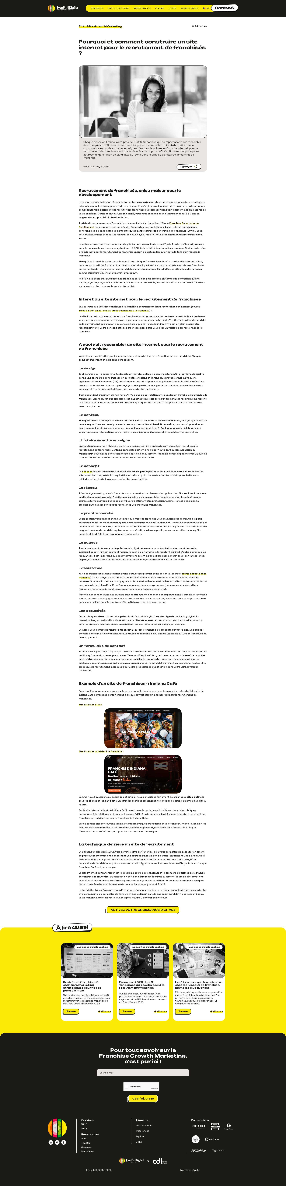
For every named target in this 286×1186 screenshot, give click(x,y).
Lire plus (71, 1011)
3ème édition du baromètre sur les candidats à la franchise (114, 310)
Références (142, 8)
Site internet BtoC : (90, 704)
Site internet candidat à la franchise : (101, 751)
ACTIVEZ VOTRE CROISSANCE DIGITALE (143, 909)
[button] (97, 8)
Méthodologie (118, 8)
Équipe (159, 8)
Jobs (172, 8)
